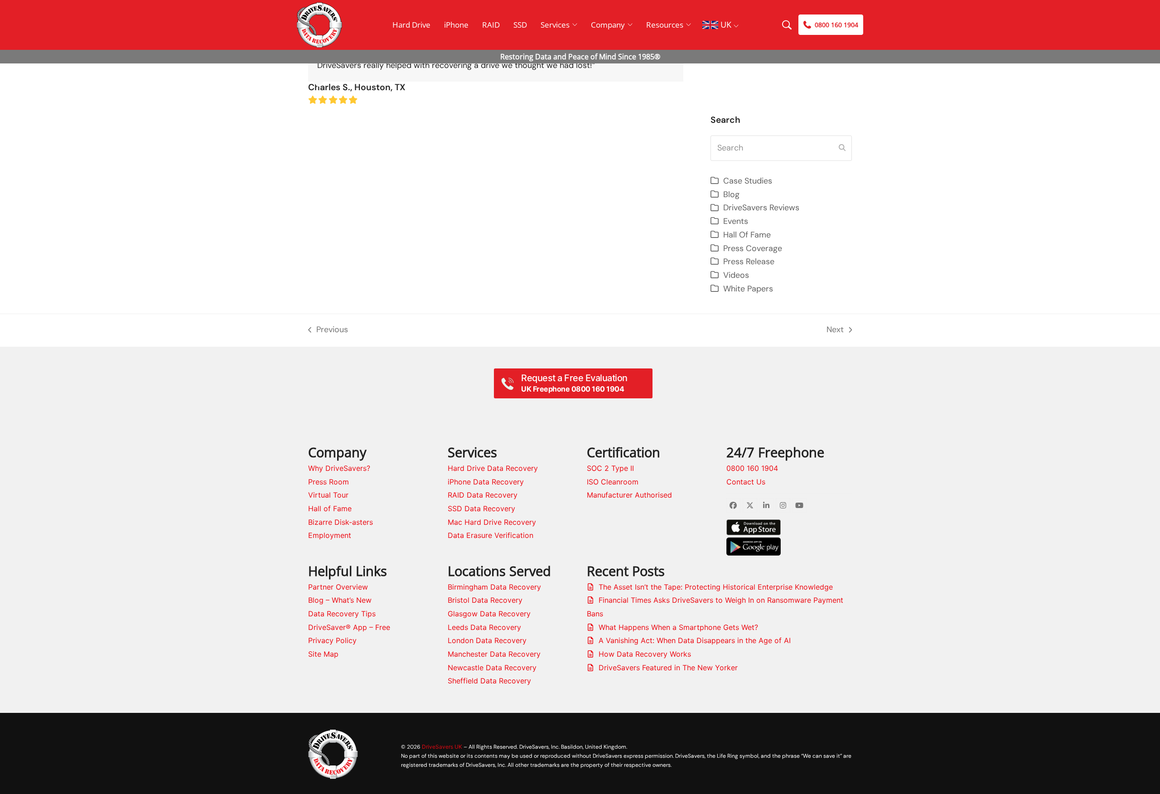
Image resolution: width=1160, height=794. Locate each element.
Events (735, 221)
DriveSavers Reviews (761, 207)
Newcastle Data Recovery (492, 667)
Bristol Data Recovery (485, 600)
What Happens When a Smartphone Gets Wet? (678, 627)
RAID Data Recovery (482, 494)
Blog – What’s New (340, 600)
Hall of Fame (330, 508)
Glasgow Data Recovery (489, 613)
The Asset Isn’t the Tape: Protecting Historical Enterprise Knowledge (716, 586)
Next (835, 330)
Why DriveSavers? (339, 468)
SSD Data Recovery (481, 508)
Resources (664, 24)
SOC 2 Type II (610, 468)
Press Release (748, 261)
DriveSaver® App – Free (349, 627)
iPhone (456, 24)
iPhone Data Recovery (486, 481)
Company (608, 24)
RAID (491, 24)
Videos (736, 275)
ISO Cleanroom (612, 481)
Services (555, 24)
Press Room (328, 481)
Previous (328, 330)
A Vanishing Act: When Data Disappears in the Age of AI (695, 640)
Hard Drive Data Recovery (493, 468)
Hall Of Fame (747, 234)
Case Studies (747, 180)
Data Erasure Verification (490, 535)
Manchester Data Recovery (494, 653)
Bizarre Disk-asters (340, 522)
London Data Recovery (487, 640)
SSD (520, 24)
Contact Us (745, 481)
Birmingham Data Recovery (494, 586)
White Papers (748, 288)
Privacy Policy (332, 640)
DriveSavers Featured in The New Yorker (668, 667)
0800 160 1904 (752, 468)
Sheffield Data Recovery (489, 680)
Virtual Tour (328, 494)
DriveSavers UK (442, 746)
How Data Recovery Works (645, 653)
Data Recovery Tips (342, 613)
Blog (731, 194)
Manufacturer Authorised (629, 494)
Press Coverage (752, 248)
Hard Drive (411, 24)
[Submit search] (842, 148)
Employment (329, 535)
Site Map (323, 653)
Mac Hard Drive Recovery (492, 522)
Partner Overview (338, 586)
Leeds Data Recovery (484, 627)
